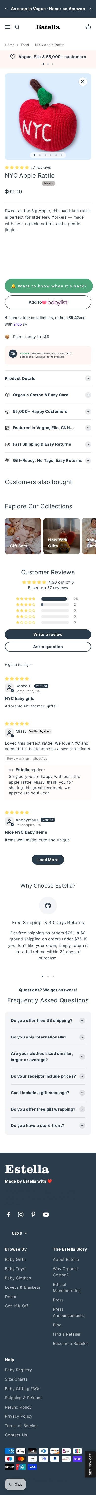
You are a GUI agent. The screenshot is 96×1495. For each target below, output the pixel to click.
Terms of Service (21, 1425)
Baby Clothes (18, 1277)
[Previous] (6, 8)
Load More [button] (48, 859)
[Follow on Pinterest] (33, 1214)
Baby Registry (18, 1369)
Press (58, 1299)
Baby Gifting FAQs (22, 1388)
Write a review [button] (48, 634)
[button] (43, 64)
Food (25, 45)
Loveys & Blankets (22, 1287)
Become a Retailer (70, 1343)
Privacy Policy (18, 1416)
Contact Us (16, 1435)
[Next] (90, 8)
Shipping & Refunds (24, 1397)
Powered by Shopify (50, 1480)
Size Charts (16, 1379)
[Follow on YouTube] (46, 1214)
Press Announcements (68, 1312)
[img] (17, 678)
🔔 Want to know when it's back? (49, 285)
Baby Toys (15, 1268)
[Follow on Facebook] (8, 1214)
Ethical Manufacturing (67, 1287)
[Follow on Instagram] (20, 1214)
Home (10, 45)
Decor (11, 1296)
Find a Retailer (67, 1334)
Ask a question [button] (48, 646)
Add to (35, 302)
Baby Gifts (15, 1259)
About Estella (66, 1259)
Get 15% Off (16, 1305)
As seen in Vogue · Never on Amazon (48, 8)
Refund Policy (18, 1407)
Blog (57, 1324)
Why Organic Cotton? (65, 1272)
